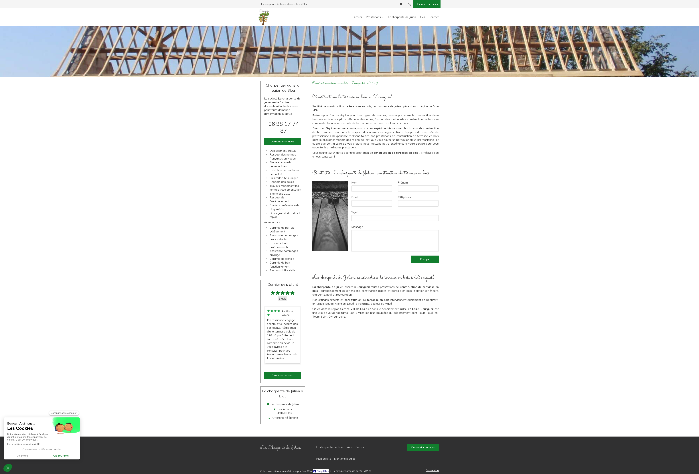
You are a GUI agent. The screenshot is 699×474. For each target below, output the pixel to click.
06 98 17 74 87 (283, 127)
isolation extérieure (426, 290)
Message (357, 227)
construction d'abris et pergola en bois (387, 290)
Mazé (388, 303)
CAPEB (367, 470)
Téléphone (404, 197)
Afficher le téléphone (285, 417)
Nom (354, 182)
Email (354, 197)
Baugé (329, 303)
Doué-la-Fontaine (358, 303)
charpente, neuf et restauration (332, 294)
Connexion (432, 470)
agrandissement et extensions (340, 290)
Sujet (354, 212)
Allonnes (340, 303)
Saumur (375, 303)
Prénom (403, 182)
